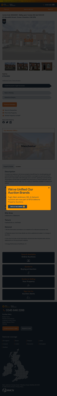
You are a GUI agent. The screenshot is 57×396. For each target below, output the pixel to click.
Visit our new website (16, 206)
